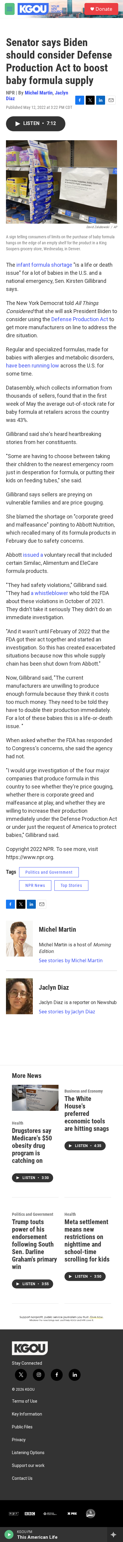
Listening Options (28, 1453)
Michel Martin (39, 93)
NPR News (35, 885)
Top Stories (71, 885)
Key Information (27, 1414)
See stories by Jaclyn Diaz (67, 1011)
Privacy (19, 1440)
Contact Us (22, 1478)
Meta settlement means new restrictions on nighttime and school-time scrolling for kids (87, 1240)
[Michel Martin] (19, 939)
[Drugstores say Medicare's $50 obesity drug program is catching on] (35, 1098)
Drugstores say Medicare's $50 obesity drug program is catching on (32, 1145)
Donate (104, 9)
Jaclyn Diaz (54, 987)
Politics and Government (49, 872)
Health (17, 1123)
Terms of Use (24, 1401)
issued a (33, 555)
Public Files (22, 1427)
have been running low (32, 365)
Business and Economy (83, 1091)
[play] (9, 1535)
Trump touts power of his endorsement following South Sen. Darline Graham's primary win (34, 1244)
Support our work (28, 1465)
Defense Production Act (79, 319)
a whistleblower (49, 593)
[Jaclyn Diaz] (19, 996)
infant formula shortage (44, 265)
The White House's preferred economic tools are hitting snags (86, 1113)
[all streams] (115, 1534)
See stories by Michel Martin (71, 960)
